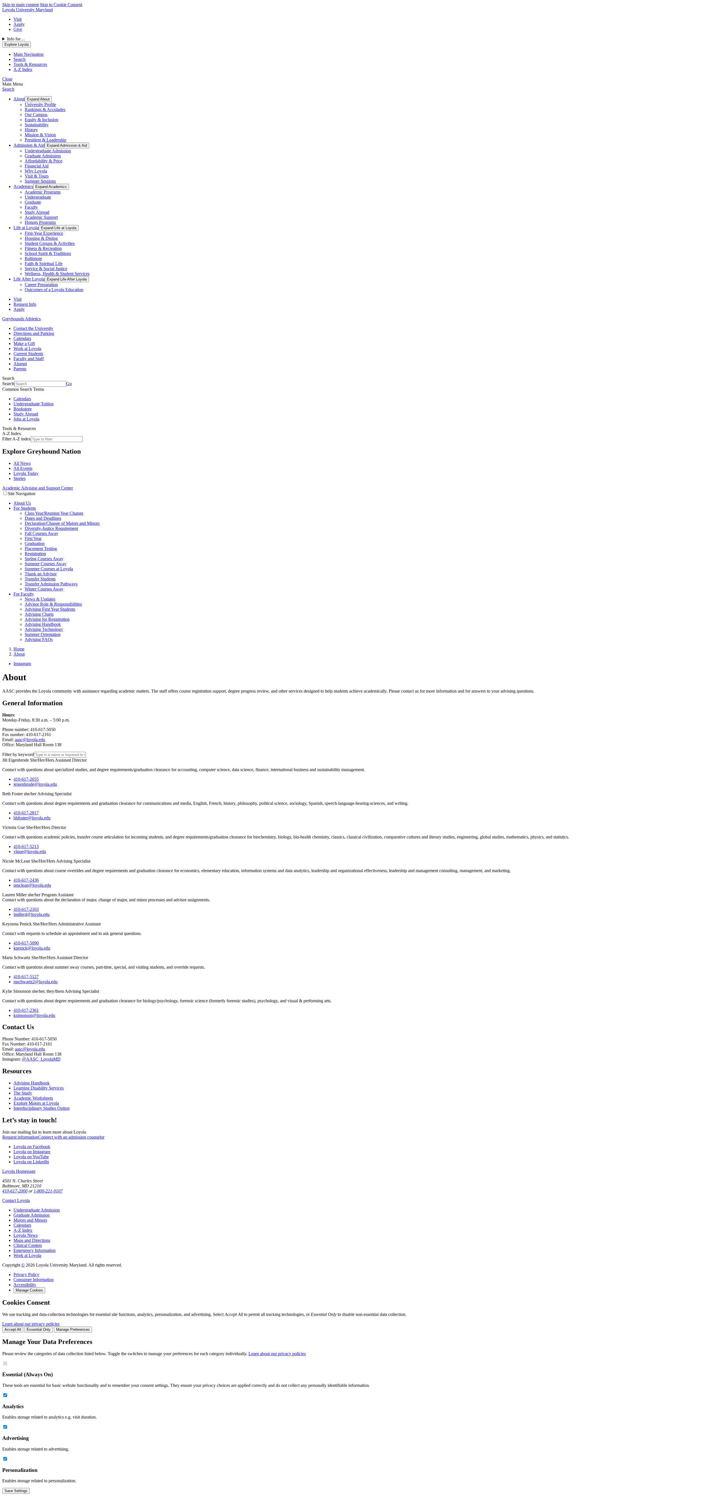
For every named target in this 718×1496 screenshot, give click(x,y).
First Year (33, 538)
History (31, 129)
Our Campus (36, 114)
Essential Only (38, 1329)
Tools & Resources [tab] (30, 64)
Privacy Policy (26, 1274)
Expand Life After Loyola (67, 279)
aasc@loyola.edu (30, 739)
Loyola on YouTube (31, 1156)
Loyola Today (25, 473)
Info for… (16, 38)
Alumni (20, 363)
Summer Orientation (43, 634)
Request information (20, 1137)
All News (22, 463)
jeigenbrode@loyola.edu (35, 784)
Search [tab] (19, 59)
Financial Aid (37, 166)
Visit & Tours (37, 176)
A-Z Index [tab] (22, 69)
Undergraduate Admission (48, 150)
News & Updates (40, 599)
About (19, 98)
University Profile (40, 104)
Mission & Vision (40, 134)
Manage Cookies (29, 1290)
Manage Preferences (73, 1329)
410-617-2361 (26, 1010)
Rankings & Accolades (45, 109)
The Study (22, 1093)
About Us (22, 503)
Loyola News (25, 1235)
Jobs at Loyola (26, 419)
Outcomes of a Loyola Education (54, 289)
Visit (17, 19)
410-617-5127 (26, 976)
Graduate (33, 202)
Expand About (38, 99)
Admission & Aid (29, 145)
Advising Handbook (43, 624)
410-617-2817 (26, 812)
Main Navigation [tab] (28, 54)
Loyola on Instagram (31, 1151)
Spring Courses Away (44, 558)
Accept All (12, 1329)
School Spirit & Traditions (48, 253)
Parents (19, 368)
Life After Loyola (29, 279)
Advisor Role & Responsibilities (53, 604)
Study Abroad (37, 212)
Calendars (22, 338)
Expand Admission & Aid (67, 145)
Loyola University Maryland (27, 9)
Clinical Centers (27, 1245)
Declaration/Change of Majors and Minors (62, 523)
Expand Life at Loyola (58, 228)
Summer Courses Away (45, 563)
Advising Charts (39, 614)
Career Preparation (41, 284)
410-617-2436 (26, 880)
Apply (19, 24)
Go (69, 383)
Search (8, 89)
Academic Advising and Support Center (37, 488)
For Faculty (23, 594)
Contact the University (33, 328)
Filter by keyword (18, 754)
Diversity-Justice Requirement (51, 528)
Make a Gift (24, 343)
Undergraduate (38, 197)
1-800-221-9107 (48, 1191)
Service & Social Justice (46, 268)
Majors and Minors (30, 1220)
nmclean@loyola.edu (32, 885)
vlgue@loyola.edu (29, 851)
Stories (19, 478)
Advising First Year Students (50, 609)
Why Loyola (36, 171)
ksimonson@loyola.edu (34, 1015)
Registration (35, 553)
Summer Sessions (40, 181)
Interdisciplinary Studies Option (41, 1108)
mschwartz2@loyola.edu (35, 981)
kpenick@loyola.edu (31, 948)
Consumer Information (33, 1279)
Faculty (31, 207)
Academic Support (41, 217)
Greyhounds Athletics (21, 318)
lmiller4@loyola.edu (31, 914)
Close (7, 79)
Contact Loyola (16, 1200)
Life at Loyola (26, 227)
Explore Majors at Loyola (36, 1103)
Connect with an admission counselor (71, 1137)
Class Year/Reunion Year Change (54, 513)
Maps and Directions (31, 1240)
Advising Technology (44, 629)
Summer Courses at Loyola (49, 568)
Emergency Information (34, 1250)
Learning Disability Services (38, 1088)
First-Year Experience (44, 233)
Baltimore (33, 258)
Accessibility (24, 1284)
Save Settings (15, 1491)
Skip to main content (20, 4)
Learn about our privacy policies (30, 1324)
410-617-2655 (26, 779)
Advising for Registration (47, 619)
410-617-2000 (14, 1191)
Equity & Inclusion (41, 119)
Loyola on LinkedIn (31, 1161)
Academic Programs (43, 192)
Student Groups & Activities (50, 243)
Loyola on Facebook (31, 1146)
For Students (24, 508)
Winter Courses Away (44, 589)
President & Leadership (45, 139)
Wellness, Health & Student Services (57, 273)
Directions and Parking (33, 333)
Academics (23, 186)
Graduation (35, 543)
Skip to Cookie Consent (61, 4)
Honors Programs (40, 222)
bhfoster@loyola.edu (31, 817)
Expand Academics (51, 187)
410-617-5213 (26, 846)
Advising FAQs (39, 639)
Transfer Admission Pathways (51, 584)
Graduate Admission (43, 155)
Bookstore (22, 408)
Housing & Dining (41, 238)
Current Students (28, 353)
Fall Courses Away (41, 533)
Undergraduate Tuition (33, 403)
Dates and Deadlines (43, 518)
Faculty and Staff (28, 358)
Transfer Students (40, 578)
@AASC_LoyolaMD (41, 1059)
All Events (22, 468)
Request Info (24, 304)
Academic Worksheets (33, 1098)
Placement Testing (41, 548)
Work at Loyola (27, 348)
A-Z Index (22, 1230)
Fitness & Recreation (43, 248)
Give (17, 29)
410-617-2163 (26, 909)
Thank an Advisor (41, 573)
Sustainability (37, 124)
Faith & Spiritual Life (44, 263)
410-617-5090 (26, 943)
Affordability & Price (43, 160)
